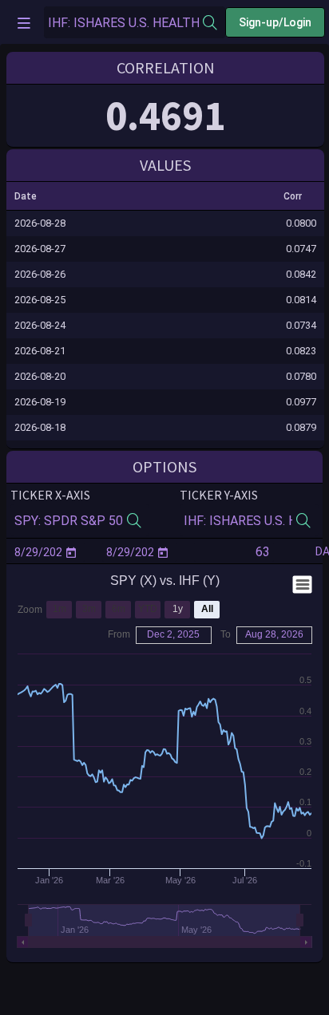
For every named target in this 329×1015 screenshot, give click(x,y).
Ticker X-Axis (50, 495)
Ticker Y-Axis (219, 495)
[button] (32, 196)
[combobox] (123, 23)
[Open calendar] (71, 552)
